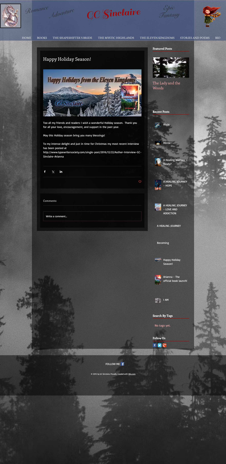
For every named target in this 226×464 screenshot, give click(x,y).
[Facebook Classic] (155, 345)
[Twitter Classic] (159, 345)
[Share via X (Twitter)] (52, 171)
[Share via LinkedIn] (61, 171)
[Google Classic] (164, 345)
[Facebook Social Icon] (122, 364)
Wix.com (132, 374)
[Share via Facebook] (44, 171)
